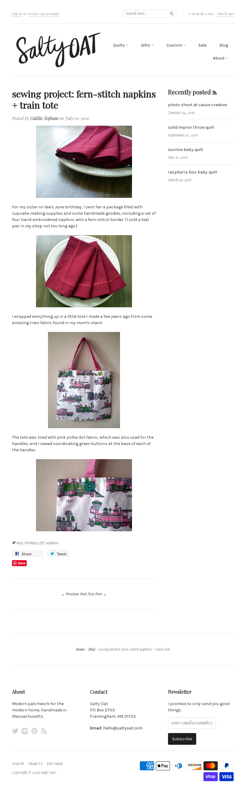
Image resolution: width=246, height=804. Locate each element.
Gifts (146, 45)
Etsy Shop (55, 763)
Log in (17, 13)
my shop (33, 226)
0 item (201, 13)
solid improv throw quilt (191, 127)
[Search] (171, 13)
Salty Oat (48, 772)
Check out (225, 13)
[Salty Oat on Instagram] (25, 731)
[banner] (58, 49)
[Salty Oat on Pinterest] (34, 731)
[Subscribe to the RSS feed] (214, 92)
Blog (223, 45)
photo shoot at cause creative (197, 104)
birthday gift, (35, 542)
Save (22, 563)
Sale (202, 45)
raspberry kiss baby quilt (192, 172)
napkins (52, 542)
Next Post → (97, 593)
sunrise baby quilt (185, 149)
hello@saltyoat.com (122, 728)
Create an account (43, 13)
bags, (20, 542)
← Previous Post (74, 593)
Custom (174, 45)
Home (80, 649)
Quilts (119, 45)
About (219, 58)
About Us (35, 763)
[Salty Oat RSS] (44, 731)
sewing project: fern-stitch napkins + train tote (84, 99)
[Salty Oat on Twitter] (15, 731)
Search (18, 763)
